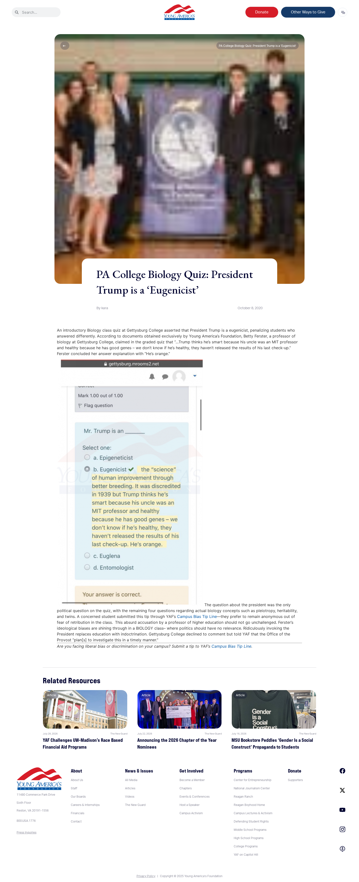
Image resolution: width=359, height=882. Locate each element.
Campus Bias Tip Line (197, 616)
